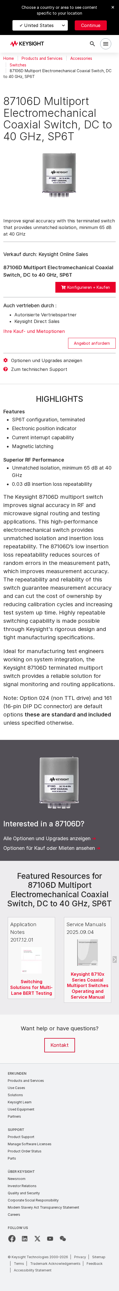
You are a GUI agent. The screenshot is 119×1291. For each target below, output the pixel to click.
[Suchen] (92, 44)
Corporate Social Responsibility (33, 1200)
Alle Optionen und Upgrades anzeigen (46, 838)
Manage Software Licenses (29, 1144)
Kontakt (59, 1045)
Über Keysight (21, 1171)
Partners (14, 1116)
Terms (19, 1264)
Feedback (95, 1264)
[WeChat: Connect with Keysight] (63, 1239)
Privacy (80, 1257)
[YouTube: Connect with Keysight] (50, 1239)
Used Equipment (21, 1109)
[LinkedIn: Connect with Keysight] (24, 1239)
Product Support (21, 1137)
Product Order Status (25, 1151)
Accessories (81, 58)
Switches (18, 65)
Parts (12, 1158)
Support (16, 1130)
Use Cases (16, 1088)
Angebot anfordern (92, 343)
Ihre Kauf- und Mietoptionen (34, 331)
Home (8, 58)
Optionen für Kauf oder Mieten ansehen (49, 848)
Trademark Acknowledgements (55, 1264)
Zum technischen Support (39, 369)
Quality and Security (24, 1193)
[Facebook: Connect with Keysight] (12, 1239)
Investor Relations (22, 1186)
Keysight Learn (20, 1102)
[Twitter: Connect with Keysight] (37, 1239)
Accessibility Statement (32, 1270)
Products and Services (42, 58)
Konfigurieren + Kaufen (88, 287)
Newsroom (16, 1179)
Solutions (15, 1095)
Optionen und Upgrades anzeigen (46, 360)
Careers (14, 1214)
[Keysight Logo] (29, 44)
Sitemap (98, 1257)
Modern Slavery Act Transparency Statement (43, 1207)
